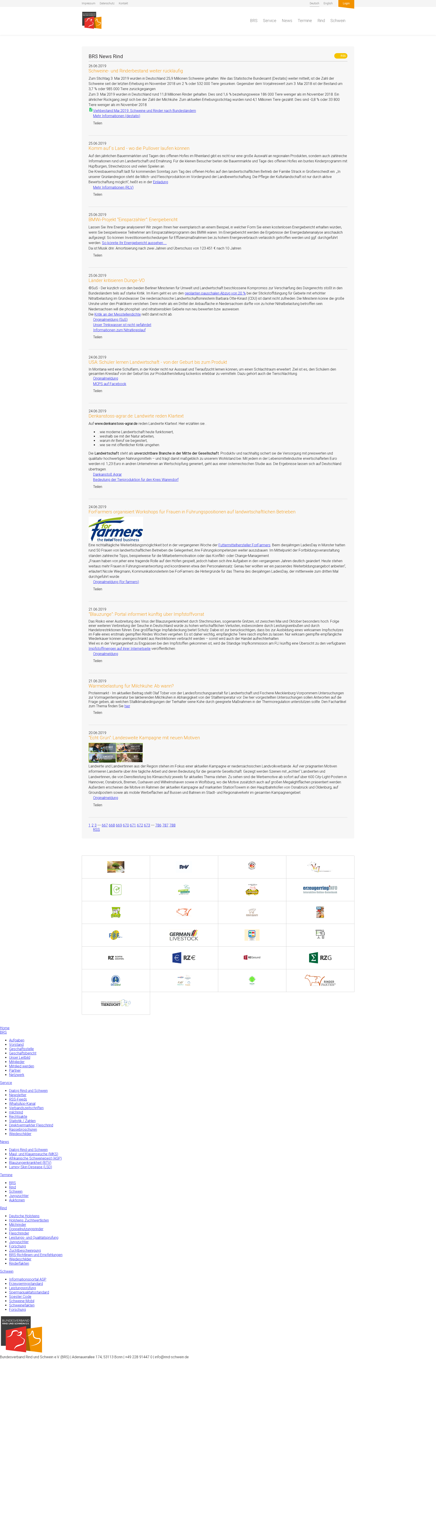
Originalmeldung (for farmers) (114, 582)
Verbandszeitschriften (26, 1108)
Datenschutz (107, 3)
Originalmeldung (103, 378)
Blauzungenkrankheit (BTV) (30, 1162)
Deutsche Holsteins (24, 1216)
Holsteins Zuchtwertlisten (29, 1220)
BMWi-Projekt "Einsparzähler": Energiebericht (133, 219)
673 (147, 825)
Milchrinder (17, 1224)
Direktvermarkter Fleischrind (31, 1125)
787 (165, 825)
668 (112, 825)
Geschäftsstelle (21, 1049)
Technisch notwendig (8, 1453)
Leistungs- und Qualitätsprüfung (33, 1237)
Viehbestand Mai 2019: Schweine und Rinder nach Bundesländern (144, 111)
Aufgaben (16, 1040)
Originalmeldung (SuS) (108, 319)
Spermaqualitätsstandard (29, 1292)
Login (346, 3)
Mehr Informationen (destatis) (114, 116)
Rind (321, 20)
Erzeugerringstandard (26, 1284)
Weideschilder (20, 1134)
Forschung (17, 1246)
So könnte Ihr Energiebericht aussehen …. (134, 243)
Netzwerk (16, 1075)
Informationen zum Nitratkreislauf (117, 330)
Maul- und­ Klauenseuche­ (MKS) (33, 1154)
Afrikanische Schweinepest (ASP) (35, 1158)
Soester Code (20, 1296)
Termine (305, 20)
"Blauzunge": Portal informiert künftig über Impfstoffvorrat (146, 614)
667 (105, 825)
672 (140, 825)
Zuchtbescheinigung (25, 1250)
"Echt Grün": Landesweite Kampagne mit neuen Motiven (144, 737)
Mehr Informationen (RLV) (111, 187)
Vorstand (16, 1044)
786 (158, 825)
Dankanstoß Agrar (105, 474)
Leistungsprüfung (22, 1288)
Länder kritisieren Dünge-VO (117, 280)
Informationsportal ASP (27, 1279)
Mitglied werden (21, 1066)
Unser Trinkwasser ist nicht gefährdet (120, 325)
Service (269, 20)
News (287, 20)
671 (133, 825)
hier (127, 706)
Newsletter (17, 1095)
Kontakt (123, 3)
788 (172, 825)
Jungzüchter (19, 1196)
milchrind (16, 1112)
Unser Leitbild (19, 1057)
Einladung (160, 182)
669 (119, 825)
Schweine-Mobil (21, 1301)
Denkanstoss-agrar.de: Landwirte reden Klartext (136, 416)
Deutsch (314, 3)
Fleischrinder (19, 1233)
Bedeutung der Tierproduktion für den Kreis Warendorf (133, 480)
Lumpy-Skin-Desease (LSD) (30, 1167)
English (328, 3)
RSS (341, 56)
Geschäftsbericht (22, 1053)
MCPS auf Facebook (107, 384)
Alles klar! (7, 1510)
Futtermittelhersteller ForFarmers (244, 545)
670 (126, 825)
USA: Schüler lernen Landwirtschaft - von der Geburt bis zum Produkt (158, 362)
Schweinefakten (22, 1305)
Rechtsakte (18, 1116)
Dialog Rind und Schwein (28, 1091)
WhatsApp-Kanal (22, 1103)
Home (5, 1028)
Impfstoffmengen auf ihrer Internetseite (120, 648)
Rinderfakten (19, 1263)
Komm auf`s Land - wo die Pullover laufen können (139, 148)
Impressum (88, 3)
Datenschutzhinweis (15, 1527)
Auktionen (17, 1200)
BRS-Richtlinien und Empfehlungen (35, 1255)
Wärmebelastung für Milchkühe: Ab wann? (131, 686)
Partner (15, 1070)
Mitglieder (17, 1062)
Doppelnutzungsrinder (26, 1229)
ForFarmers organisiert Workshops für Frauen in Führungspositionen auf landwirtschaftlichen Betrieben (192, 512)
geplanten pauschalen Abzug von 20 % (215, 293)
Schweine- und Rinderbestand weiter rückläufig (136, 71)
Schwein (337, 20)
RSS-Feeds (18, 1099)
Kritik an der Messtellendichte (117, 314)
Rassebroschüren (23, 1129)
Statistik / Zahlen (22, 1121)
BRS (254, 20)
